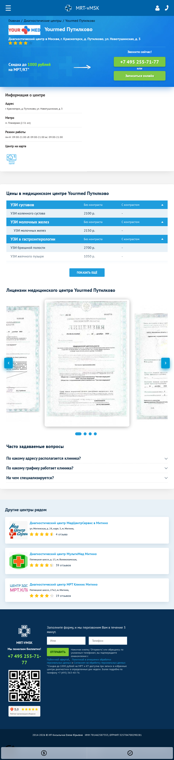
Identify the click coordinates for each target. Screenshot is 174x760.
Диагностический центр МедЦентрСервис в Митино (69, 523)
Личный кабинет (157, 8)
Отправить (58, 652)
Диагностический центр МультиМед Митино (63, 554)
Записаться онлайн (139, 76)
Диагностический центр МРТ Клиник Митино (64, 584)
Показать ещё (87, 272)
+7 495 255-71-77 (166, 8)
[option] (87, 363)
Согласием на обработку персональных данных (99, 662)
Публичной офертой (58, 659)
